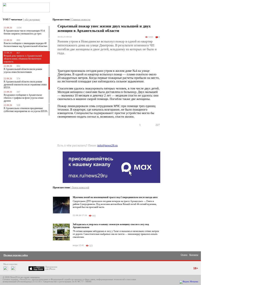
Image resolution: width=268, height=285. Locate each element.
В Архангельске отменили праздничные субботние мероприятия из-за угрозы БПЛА (25, 110)
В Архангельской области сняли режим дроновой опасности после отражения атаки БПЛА (25, 84)
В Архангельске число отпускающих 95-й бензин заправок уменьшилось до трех (24, 32)
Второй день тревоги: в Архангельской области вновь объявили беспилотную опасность (23, 58)
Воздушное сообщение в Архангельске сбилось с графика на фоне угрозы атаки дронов (23, 98)
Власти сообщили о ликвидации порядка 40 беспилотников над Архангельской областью (25, 45)
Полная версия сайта (16, 255)
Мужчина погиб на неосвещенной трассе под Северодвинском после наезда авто (115, 197)
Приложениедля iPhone (51, 268)
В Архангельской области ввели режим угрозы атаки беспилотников (23, 70)
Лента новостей (80, 187)
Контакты (193, 255)
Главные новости (80, 19)
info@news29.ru (107, 145)
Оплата (184, 255)
